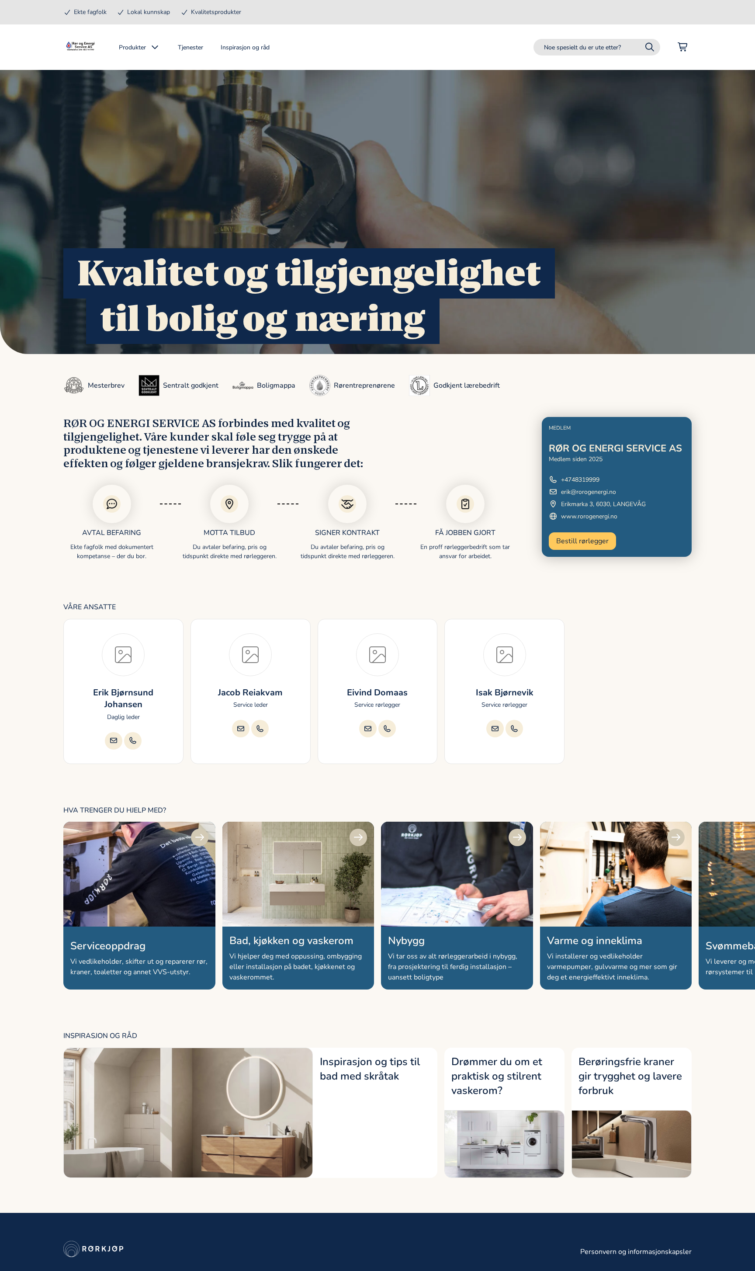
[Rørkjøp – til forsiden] (80, 47)
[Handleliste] (683, 47)
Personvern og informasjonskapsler (636, 1252)
